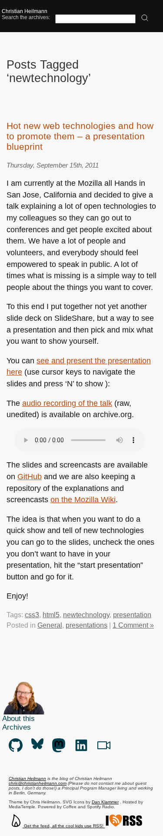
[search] (144, 18)
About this (18, 718)
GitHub (29, 476)
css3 (32, 615)
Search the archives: (26, 17)
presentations (86, 625)
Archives (16, 727)
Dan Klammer (105, 802)
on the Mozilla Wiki (83, 499)
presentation (132, 615)
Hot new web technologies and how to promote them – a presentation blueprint (80, 136)
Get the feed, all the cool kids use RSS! (64, 825)
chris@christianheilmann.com (38, 783)
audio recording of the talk (67, 403)
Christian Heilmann (24, 11)
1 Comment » (133, 625)
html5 (51, 615)
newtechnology (86, 615)
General (49, 625)
